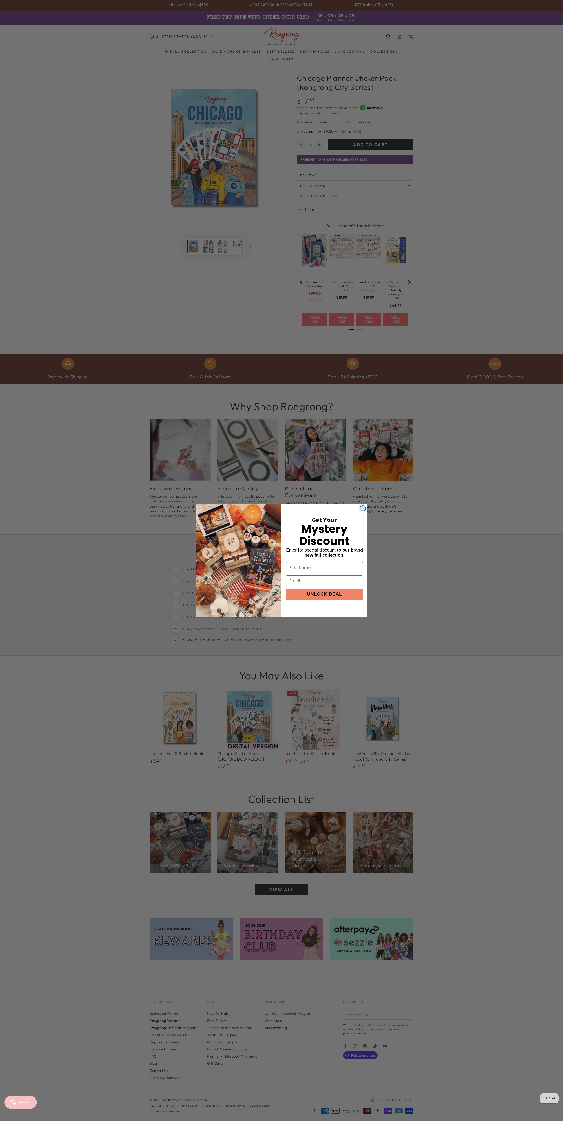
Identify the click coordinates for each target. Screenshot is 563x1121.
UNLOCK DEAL (324, 594)
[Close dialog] (363, 508)
